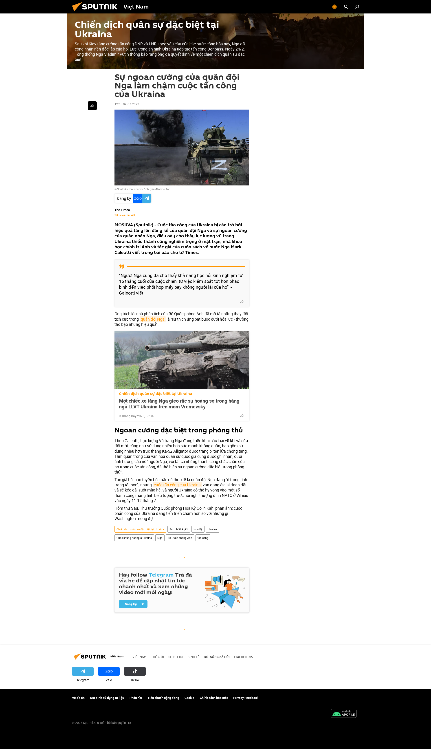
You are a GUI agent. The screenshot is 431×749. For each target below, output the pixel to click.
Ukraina (212, 529)
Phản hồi (136, 698)
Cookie (189, 698)
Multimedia (243, 657)
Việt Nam (139, 657)
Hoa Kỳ (198, 529)
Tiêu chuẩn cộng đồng (163, 698)
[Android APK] (343, 714)
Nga (160, 538)
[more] (242, 301)
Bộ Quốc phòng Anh (180, 538)
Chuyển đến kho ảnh (157, 189)
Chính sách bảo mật (214, 698)
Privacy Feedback (245, 698)
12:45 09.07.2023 (126, 104)
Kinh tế (193, 657)
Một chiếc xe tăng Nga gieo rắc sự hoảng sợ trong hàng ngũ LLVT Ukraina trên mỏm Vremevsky (179, 404)
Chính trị (175, 657)
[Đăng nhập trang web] (345, 6)
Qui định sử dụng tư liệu (107, 698)
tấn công (203, 538)
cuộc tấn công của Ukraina (177, 484)
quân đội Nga (153, 319)
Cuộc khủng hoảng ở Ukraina (134, 538)
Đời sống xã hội (217, 657)
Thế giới (157, 657)
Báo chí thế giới (178, 529)
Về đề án (78, 698)
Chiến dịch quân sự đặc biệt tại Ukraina (155, 394)
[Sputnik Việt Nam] (96, 12)
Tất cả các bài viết (124, 215)
